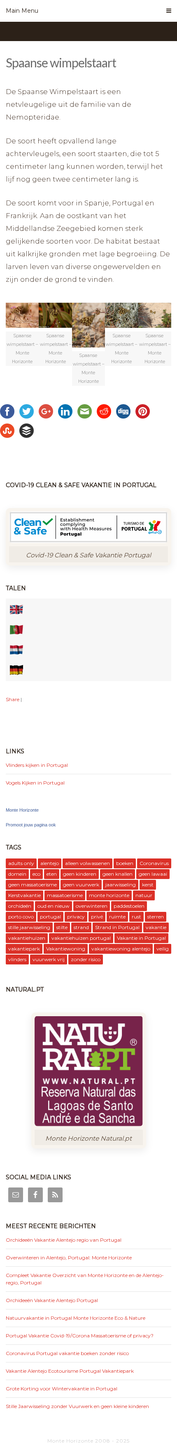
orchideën (19, 906)
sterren (155, 917)
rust (136, 917)
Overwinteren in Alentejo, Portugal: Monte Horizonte (69, 1257)
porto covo (21, 917)
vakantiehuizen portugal (81, 938)
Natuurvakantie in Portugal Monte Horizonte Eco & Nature (75, 1318)
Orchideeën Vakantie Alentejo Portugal (52, 1300)
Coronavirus (154, 863)
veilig (162, 949)
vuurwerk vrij (49, 959)
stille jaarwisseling (29, 927)
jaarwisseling (120, 884)
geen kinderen (79, 874)
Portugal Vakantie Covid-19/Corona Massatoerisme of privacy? (80, 1335)
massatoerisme (65, 895)
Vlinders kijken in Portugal (37, 765)
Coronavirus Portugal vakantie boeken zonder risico (67, 1353)
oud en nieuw (53, 906)
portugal (50, 917)
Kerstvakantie (24, 895)
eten (52, 874)
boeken (124, 863)
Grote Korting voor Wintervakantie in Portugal (61, 1388)
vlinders (17, 959)
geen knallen (117, 874)
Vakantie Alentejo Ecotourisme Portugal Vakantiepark (70, 1371)
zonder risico (85, 959)
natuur (143, 895)
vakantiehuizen (26, 938)
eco (36, 874)
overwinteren (91, 906)
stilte (62, 927)
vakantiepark (24, 949)
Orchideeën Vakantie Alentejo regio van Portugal (63, 1240)
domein (17, 874)
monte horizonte (109, 895)
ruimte (117, 917)
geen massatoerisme (32, 884)
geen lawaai (153, 874)
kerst (148, 884)
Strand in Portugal (117, 927)
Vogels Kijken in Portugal (35, 783)
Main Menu (22, 10)
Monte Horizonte (22, 810)
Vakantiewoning (65, 949)
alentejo (49, 863)
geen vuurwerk (81, 884)
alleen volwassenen (87, 863)
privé (97, 917)
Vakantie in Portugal (141, 938)
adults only (21, 863)
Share (12, 699)
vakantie (156, 927)
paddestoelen (129, 906)
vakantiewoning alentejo (120, 949)
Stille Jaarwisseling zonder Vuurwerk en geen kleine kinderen (77, 1406)
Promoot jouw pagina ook (31, 824)
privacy (76, 917)
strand (81, 927)
